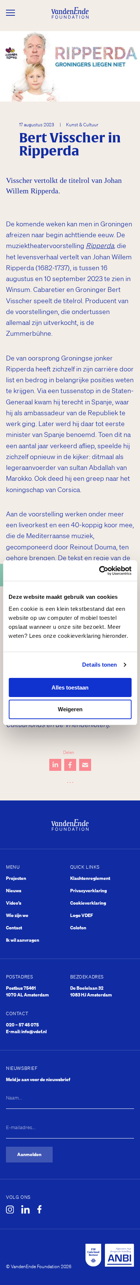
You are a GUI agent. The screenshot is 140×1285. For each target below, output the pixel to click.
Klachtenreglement (90, 878)
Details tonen (99, 664)
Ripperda (100, 245)
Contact (14, 927)
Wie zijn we (17, 915)
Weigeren (70, 709)
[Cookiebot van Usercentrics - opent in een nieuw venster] (99, 571)
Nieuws (13, 890)
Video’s (13, 903)
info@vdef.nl (34, 1031)
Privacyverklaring (88, 890)
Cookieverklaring (88, 903)
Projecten (16, 878)
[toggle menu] (10, 12)
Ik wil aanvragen (22, 940)
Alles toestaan (70, 687)
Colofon (78, 927)
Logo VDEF (81, 915)
